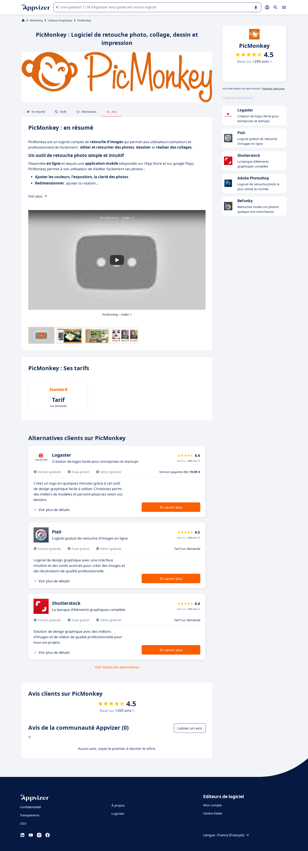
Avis (113, 112)
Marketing (36, 20)
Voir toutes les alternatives (117, 667)
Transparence (29, 815)
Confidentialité (30, 807)
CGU (23, 823)
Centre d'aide (212, 813)
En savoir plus (171, 507)
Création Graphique (60, 20)
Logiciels (117, 813)
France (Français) (230, 835)
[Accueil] (23, 20)
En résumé (38, 112)
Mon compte (212, 805)
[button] (117, 260)
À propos (118, 805)
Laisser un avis (189, 728)
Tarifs (63, 112)
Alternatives (89, 112)
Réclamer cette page (274, 88)
